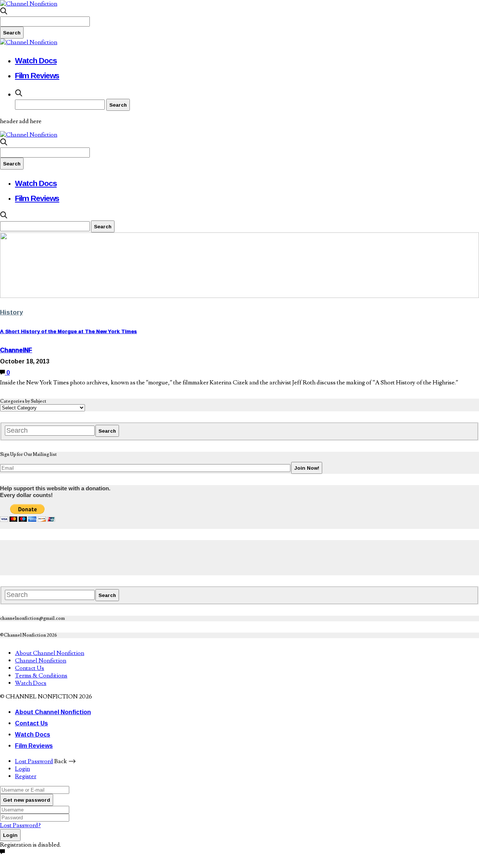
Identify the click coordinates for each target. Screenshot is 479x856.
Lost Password (34, 761)
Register (25, 776)
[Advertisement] (136, 557)
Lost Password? (20, 825)
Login (22, 769)
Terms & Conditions (41, 675)
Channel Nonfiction (40, 660)
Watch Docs (36, 60)
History (11, 312)
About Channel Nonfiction (49, 653)
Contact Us (29, 668)
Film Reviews (37, 75)
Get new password (26, 800)
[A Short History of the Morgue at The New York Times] (239, 296)
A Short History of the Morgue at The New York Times (68, 331)
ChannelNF (16, 350)
